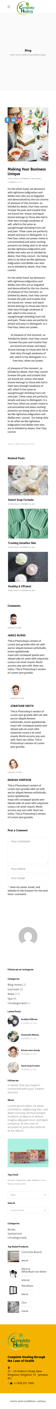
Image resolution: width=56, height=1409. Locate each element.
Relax (18, 55)
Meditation (36, 1180)
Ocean (43, 1180)
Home (12, 55)
